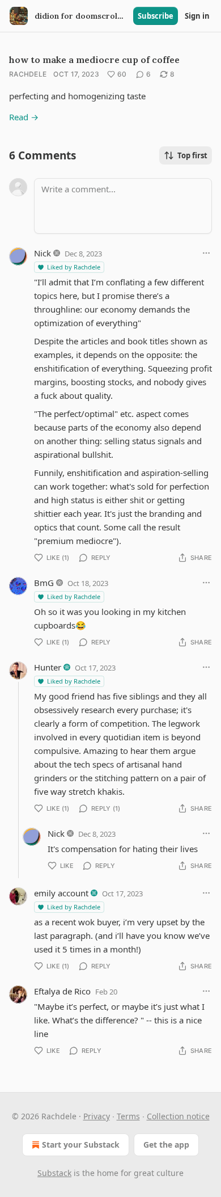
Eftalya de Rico (62, 991)
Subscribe (155, 16)
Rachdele (27, 74)
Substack (54, 1173)
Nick (42, 253)
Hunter (47, 667)
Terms (128, 1116)
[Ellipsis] (206, 253)
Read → (24, 117)
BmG (44, 582)
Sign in (197, 16)
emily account (61, 893)
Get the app (166, 1144)
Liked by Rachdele (73, 267)
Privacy (96, 1116)
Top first (192, 155)
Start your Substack (81, 1144)
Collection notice (178, 1116)
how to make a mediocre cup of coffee (94, 59)
